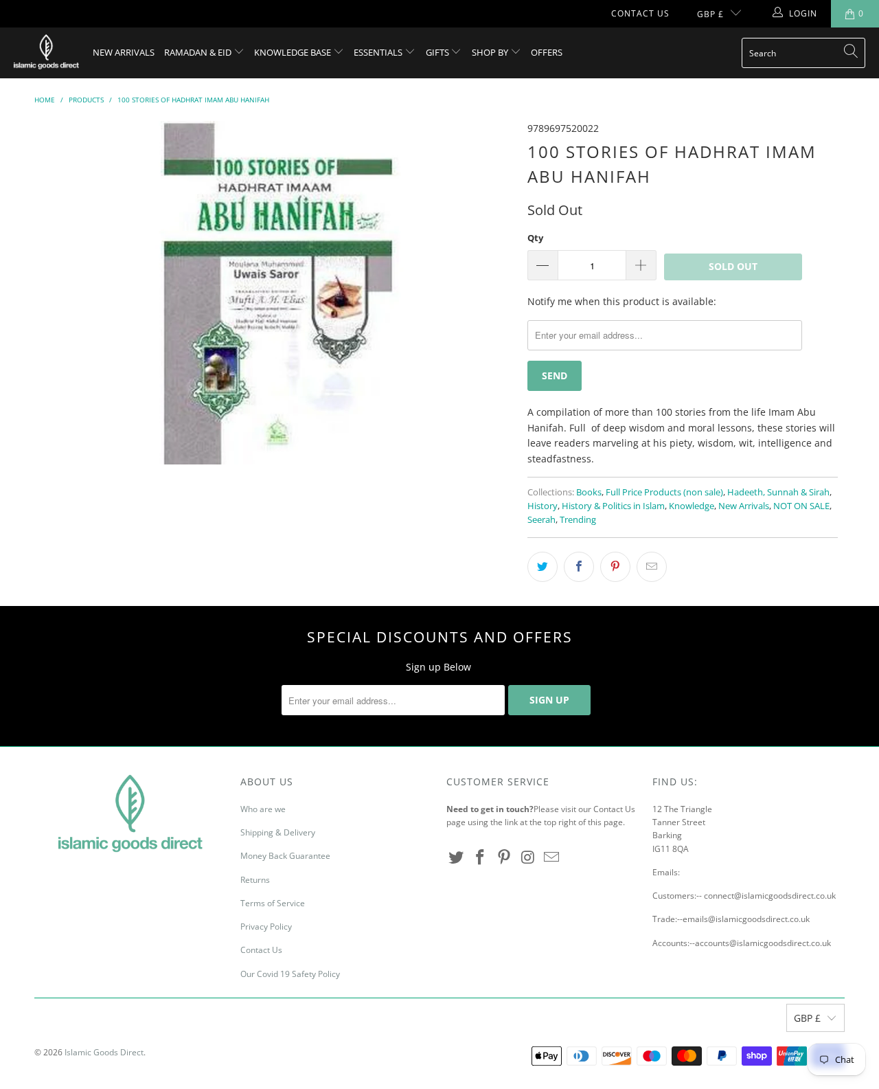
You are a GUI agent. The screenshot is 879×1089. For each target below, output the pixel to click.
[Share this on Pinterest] (615, 567)
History (542, 506)
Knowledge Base (293, 52)
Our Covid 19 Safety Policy (290, 974)
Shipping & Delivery (277, 832)
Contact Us (640, 13)
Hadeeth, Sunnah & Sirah (778, 492)
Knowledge (691, 506)
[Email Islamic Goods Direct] (552, 857)
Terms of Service (272, 903)
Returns (255, 880)
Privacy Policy (266, 926)
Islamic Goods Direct (104, 1052)
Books (589, 492)
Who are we (263, 809)
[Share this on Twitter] (542, 567)
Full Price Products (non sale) (664, 492)
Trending (578, 520)
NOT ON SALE (801, 506)
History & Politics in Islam (613, 506)
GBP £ (710, 14)
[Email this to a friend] (652, 567)
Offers (546, 52)
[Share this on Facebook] (579, 567)
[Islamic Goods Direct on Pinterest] (504, 857)
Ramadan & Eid (198, 52)
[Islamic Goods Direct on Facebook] (480, 857)
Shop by (491, 52)
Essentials (379, 52)
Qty (535, 238)
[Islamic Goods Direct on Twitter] (456, 857)
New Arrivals (124, 52)
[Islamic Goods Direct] (46, 52)
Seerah (541, 520)
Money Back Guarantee (285, 856)
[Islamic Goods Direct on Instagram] (528, 857)
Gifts (438, 52)
